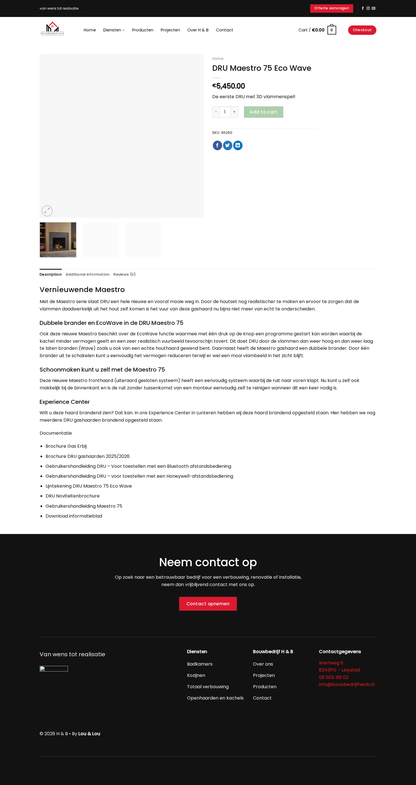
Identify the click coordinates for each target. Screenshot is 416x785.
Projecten (170, 30)
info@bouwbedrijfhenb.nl (346, 684)
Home (90, 30)
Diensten (112, 30)
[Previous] (50, 135)
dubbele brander (328, 348)
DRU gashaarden (82, 420)
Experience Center (169, 412)
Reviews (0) (124, 274)
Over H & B (198, 30)
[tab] (51, 274)
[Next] (193, 135)
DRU (105, 301)
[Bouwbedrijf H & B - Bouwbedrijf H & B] (54, 29)
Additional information (88, 274)
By (86, 733)
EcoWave (147, 334)
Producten (142, 30)
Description (51, 274)
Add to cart (263, 112)
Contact (224, 30)
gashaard (201, 309)
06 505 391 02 (333, 677)
